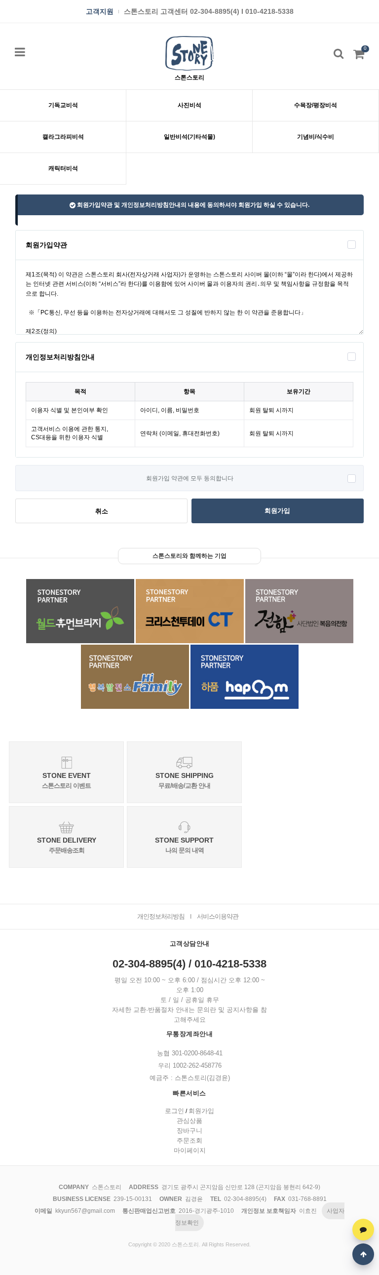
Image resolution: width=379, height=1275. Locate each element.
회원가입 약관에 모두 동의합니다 (189, 478)
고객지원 (100, 11)
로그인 (174, 1111)
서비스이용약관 (217, 916)
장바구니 (189, 1130)
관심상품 (189, 1120)
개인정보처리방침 (161, 916)
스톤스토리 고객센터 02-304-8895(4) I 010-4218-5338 (209, 11)
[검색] (338, 53)
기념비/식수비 (315, 136)
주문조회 (189, 1140)
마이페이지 (190, 1150)
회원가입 (277, 510)
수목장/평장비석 (315, 105)
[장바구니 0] (358, 56)
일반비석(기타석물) (189, 136)
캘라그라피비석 (63, 136)
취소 (101, 511)
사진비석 (189, 105)
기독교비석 (63, 105)
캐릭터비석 (63, 168)
